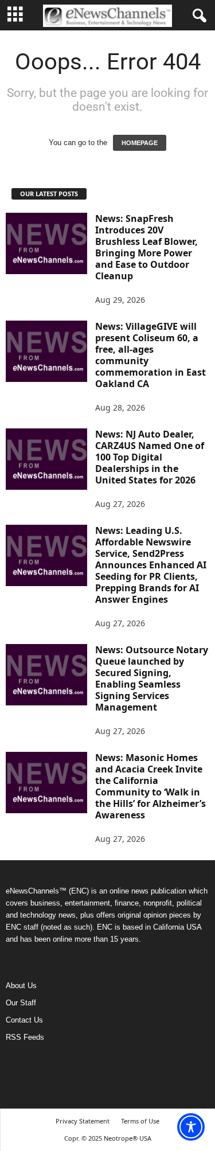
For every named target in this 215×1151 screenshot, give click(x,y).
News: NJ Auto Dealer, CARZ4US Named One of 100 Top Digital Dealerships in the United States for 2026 (149, 457)
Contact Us (24, 1020)
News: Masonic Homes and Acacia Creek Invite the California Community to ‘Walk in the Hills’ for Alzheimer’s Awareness (150, 786)
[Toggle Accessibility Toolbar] (191, 1127)
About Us (21, 985)
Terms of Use (140, 1121)
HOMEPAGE (140, 142)
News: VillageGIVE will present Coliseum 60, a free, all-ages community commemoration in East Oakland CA (150, 355)
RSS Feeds (25, 1037)
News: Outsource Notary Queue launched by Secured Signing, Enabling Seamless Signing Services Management (151, 678)
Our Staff (21, 1002)
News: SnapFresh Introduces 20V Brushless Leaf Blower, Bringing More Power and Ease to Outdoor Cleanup (146, 247)
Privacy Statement (83, 1121)
